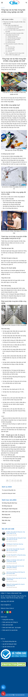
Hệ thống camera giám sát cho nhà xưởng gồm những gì (15, 566)
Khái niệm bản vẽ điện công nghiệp (15, 26)
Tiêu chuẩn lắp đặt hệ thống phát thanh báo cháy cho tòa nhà (16, 538)
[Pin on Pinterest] (18, 481)
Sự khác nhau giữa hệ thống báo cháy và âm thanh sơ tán (15, 532)
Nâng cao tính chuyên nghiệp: (14, 39)
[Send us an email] (5, 612)
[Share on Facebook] (10, 481)
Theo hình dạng (11, 48)
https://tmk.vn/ (10, 608)
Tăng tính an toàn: (11, 40)
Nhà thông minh (6, 514)
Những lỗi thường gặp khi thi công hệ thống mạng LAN (15, 585)
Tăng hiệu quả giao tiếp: (13, 36)
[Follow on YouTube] (10, 612)
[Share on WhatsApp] (7, 481)
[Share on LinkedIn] (20, 481)
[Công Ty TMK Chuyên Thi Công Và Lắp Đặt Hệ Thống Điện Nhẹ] (14, 2)
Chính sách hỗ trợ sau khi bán (9, 630)
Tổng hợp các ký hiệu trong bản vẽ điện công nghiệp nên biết (14, 22)
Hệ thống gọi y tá (6, 517)
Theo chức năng (11, 47)
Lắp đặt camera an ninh (8, 646)
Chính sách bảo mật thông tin (10, 622)
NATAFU (22, 695)
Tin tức (3, 7)
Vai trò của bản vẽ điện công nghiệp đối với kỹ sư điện (15, 30)
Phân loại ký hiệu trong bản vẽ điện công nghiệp (14, 44)
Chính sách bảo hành (7, 625)
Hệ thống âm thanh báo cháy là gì (14, 544)
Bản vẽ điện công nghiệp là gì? (12, 25)
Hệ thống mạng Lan (7, 506)
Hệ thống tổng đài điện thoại (9, 503)
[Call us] (7, 612)
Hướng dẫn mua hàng (7, 619)
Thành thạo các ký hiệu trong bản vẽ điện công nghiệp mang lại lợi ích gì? (15, 34)
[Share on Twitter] (12, 481)
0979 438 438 (10, 601)
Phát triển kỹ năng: (11, 42)
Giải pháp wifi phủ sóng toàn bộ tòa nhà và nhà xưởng (16, 579)
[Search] (26, 2)
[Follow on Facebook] (2, 612)
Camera (4, 523)
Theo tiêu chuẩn (11, 50)
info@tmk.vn (7, 605)
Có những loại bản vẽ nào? (13, 28)
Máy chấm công (6, 520)
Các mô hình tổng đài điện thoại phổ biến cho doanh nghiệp (15, 549)
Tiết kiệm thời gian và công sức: (14, 37)
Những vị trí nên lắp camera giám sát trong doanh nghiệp (15, 560)
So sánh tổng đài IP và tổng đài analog (16, 555)
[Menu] (2, 2)
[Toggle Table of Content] (23, 19)
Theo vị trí (10, 51)
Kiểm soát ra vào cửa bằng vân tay (11, 511)
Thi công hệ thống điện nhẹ (8, 490)
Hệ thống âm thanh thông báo (9, 508)
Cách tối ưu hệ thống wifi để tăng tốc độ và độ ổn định (15, 572)
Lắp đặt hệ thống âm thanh (8, 493)
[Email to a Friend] (15, 481)
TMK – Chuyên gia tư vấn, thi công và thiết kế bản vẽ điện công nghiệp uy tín (15, 53)
